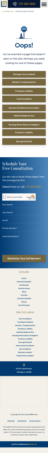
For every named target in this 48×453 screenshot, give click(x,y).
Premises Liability (25, 329)
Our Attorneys (24, 305)
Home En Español (24, 282)
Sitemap (11, 421)
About (24, 302)
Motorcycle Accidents (25, 346)
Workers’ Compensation (25, 325)
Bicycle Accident (25, 352)
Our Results (24, 285)
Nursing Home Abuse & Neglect (25, 335)
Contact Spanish (24, 298)
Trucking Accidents (25, 322)
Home (24, 278)
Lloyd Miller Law (7, 11)
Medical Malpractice (25, 332)
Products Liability (25, 339)
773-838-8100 (26, 4)
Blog (24, 292)
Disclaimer (22, 421)
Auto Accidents (25, 319)
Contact (24, 295)
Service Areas (24, 288)
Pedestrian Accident (25, 356)
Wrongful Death (25, 342)
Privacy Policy (35, 421)
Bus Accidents (25, 349)
